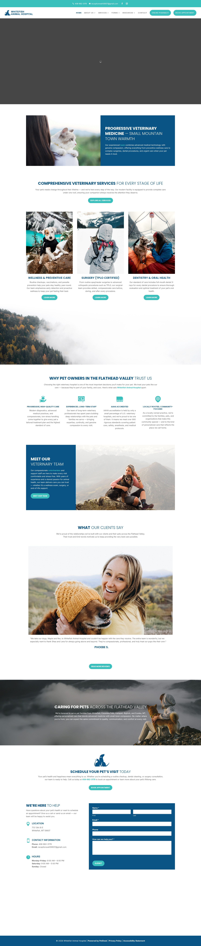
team (122, 145)
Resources (128, 13)
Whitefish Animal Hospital (129, 387)
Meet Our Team (40, 496)
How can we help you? (103, 839)
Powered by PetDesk (97, 941)
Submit (98, 863)
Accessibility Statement (134, 941)
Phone (95, 829)
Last (134, 815)
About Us (88, 13)
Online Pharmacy (160, 13)
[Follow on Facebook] (122, 3)
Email (95, 820)
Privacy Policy (115, 941)
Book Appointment (185, 13)
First (93, 815)
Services (102, 13)
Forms (115, 13)
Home (79, 13)
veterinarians (54, 470)
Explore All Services (100, 200)
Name (95, 808)
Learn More (49, 297)
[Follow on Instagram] (127, 3)
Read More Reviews (100, 666)
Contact (142, 13)
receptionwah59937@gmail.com (104, 4)
